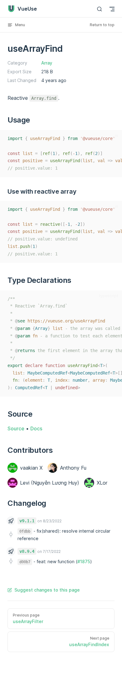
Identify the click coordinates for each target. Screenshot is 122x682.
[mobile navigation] (111, 9)
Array (46, 62)
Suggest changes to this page (47, 590)
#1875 (83, 561)
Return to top (102, 24)
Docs (36, 428)
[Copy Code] (113, 139)
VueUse (27, 9)
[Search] (99, 8)
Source (16, 428)
